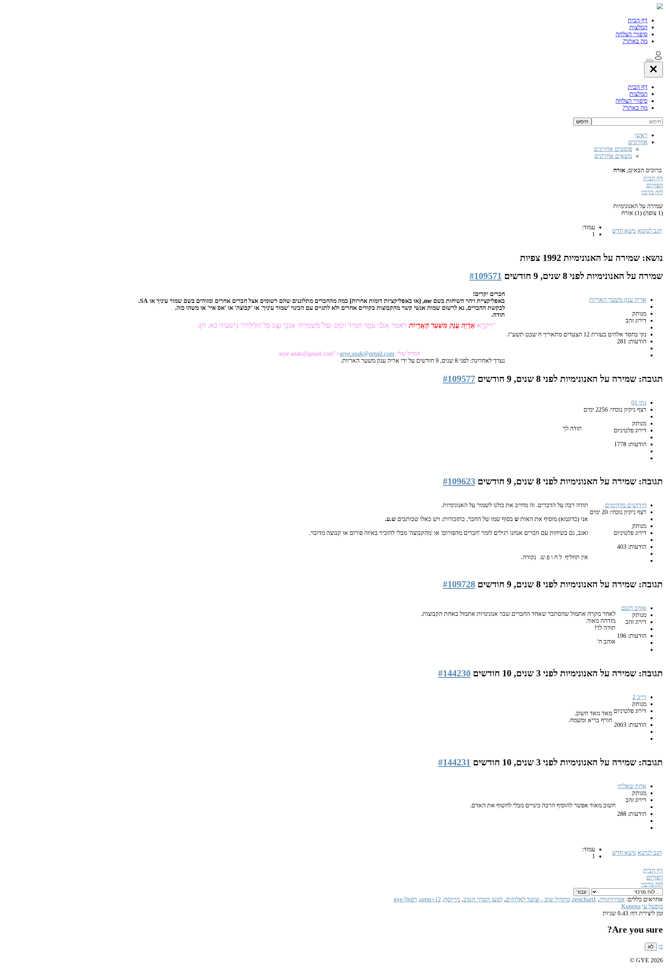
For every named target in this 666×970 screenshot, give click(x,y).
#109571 (485, 276)
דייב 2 (639, 697)
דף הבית (638, 20)
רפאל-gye (405, 899)
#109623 (459, 481)
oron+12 (430, 899)
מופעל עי (652, 906)
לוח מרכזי (652, 192)
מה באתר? (635, 41)
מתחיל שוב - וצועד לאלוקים (538, 899)
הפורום (654, 185)
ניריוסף (452, 899)
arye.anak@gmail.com (367, 353)
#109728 (459, 584)
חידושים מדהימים (625, 505)
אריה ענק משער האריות (617, 299)
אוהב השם (633, 608)
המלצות (638, 27)
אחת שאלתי (631, 786)
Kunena (631, 906)
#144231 (454, 762)
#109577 (459, 379)
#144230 (454, 673)
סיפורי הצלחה (632, 34)
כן (660, 946)
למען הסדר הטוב (483, 899)
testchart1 (584, 899)
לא (651, 947)
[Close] (653, 69)
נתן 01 (638, 402)
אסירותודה (612, 899)
